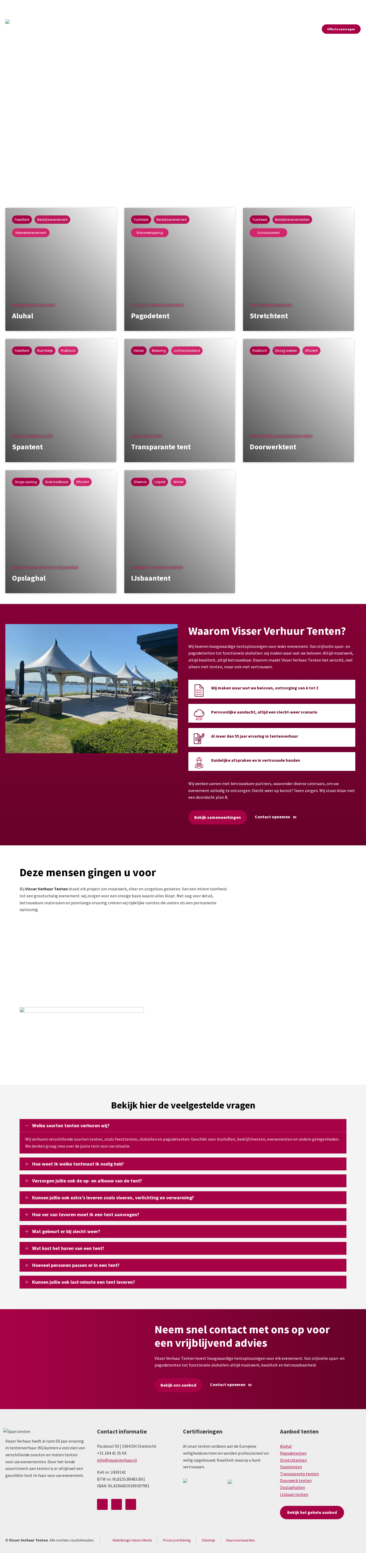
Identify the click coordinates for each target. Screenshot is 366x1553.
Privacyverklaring (177, 1540)
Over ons (247, 6)
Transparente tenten (299, 1473)
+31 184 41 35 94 (83, 6)
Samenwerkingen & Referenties (287, 6)
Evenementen (329, 6)
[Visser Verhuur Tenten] (14, 29)
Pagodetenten (293, 1453)
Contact (354, 6)
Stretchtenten (293, 1460)
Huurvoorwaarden (240, 1540)
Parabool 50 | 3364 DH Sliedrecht (36, 7)
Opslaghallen (292, 1487)
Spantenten (291, 1466)
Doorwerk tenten (296, 1480)
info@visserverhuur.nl (122, 6)
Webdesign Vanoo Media (132, 1540)
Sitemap (208, 1540)
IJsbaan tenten (294, 1494)
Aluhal (286, 1446)
